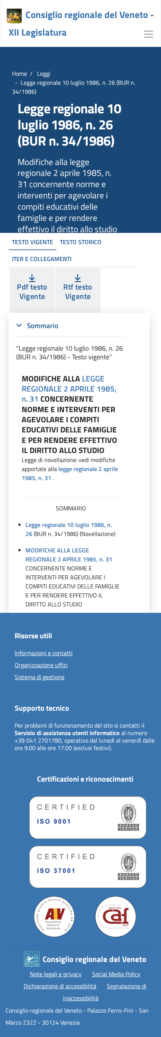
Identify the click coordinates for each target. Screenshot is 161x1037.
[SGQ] (85, 815)
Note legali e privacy (56, 973)
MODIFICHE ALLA (47, 550)
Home (19, 73)
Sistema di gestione (39, 677)
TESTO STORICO (80, 241)
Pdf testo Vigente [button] (32, 291)
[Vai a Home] (14, 16)
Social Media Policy (116, 973)
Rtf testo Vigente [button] (77, 291)
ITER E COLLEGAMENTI (42, 258)
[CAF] (115, 916)
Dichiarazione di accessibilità (60, 985)
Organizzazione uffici (41, 665)
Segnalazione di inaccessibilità (105, 991)
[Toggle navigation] (148, 33)
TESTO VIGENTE (32, 241)
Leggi (43, 73)
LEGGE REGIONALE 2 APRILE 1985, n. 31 (69, 388)
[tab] (70, 341)
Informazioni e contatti (44, 653)
